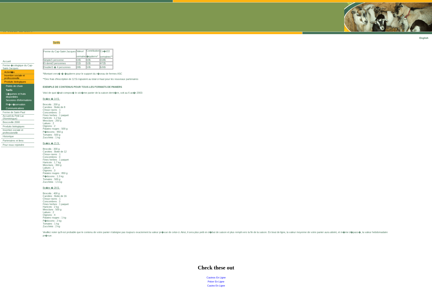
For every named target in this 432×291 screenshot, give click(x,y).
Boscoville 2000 (11, 122)
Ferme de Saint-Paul (14, 112)
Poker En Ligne (216, 281)
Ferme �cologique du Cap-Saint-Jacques (18, 67)
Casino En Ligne (216, 285)
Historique (8, 136)
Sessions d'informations (19, 100)
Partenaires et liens (13, 140)
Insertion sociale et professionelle (14, 76)
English (423, 38)
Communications (15, 108)
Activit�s (9, 72)
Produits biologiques (15, 81)
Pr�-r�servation (15, 104)
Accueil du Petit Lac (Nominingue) (13, 117)
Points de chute (14, 86)
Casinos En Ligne (216, 277)
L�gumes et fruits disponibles (16, 95)
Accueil (7, 61)
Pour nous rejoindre (13, 144)
